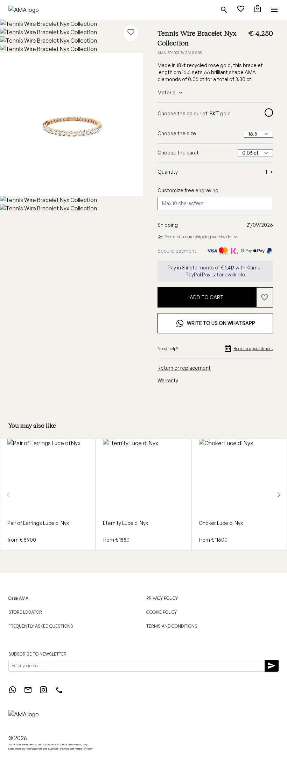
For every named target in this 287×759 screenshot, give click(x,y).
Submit (203, 589)
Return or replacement (184, 368)
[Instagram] (43, 691)
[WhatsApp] (12, 691)
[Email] (28, 691)
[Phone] (59, 691)
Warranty (168, 380)
